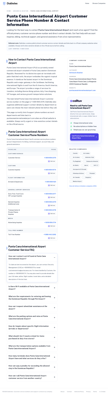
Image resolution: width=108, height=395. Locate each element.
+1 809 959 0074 (50, 170)
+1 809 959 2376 (50, 158)
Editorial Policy (79, 391)
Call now (52, 161)
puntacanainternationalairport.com (82, 90)
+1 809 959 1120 (50, 182)
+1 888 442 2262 (50, 234)
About (62, 391)
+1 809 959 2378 (50, 210)
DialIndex (12, 3)
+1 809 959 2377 (50, 194)
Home (87, 3)
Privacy (88, 391)
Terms (95, 391)
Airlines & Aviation (76, 73)
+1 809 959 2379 (50, 202)
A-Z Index (102, 391)
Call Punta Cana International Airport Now (83, 137)
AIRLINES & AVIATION (20, 11)
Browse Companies (98, 3)
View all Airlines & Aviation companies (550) (83, 186)
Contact (69, 391)
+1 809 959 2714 (50, 222)
